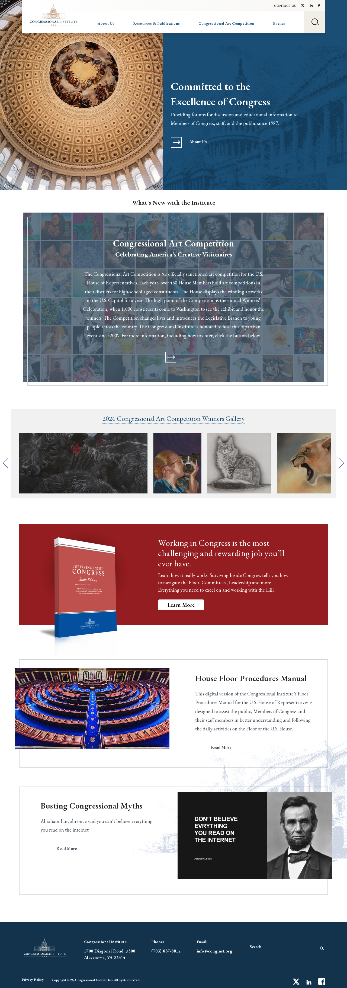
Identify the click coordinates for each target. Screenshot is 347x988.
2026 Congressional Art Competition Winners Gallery (173, 418)
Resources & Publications (156, 23)
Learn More (181, 604)
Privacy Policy (33, 979)
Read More (221, 747)
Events (279, 23)
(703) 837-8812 (166, 951)
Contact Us (285, 6)
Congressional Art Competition (226, 23)
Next (341, 463)
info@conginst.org (215, 951)
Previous (5, 463)
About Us (106, 23)
